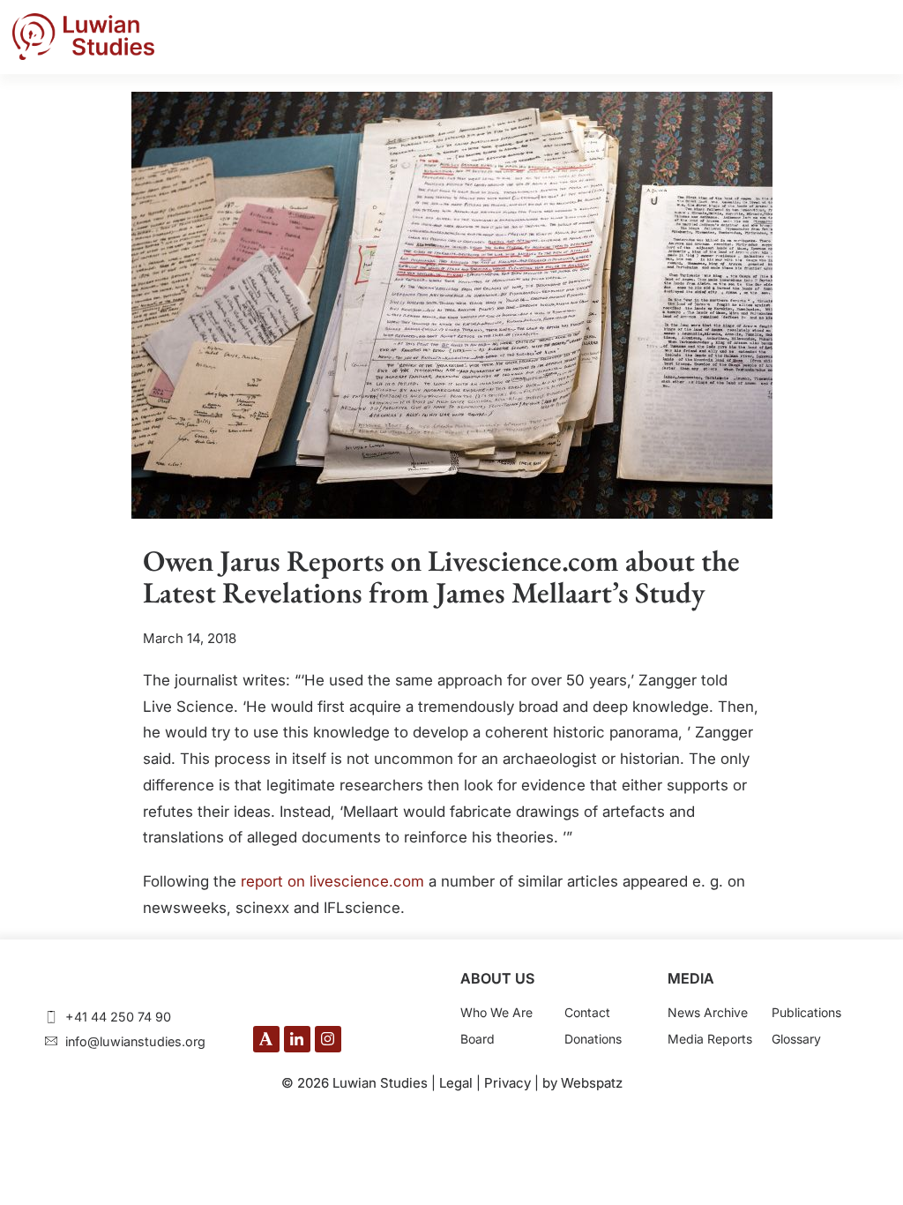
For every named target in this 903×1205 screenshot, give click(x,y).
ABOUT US (497, 978)
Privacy (507, 1082)
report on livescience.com (332, 881)
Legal (456, 1082)
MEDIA (691, 978)
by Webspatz (582, 1082)
